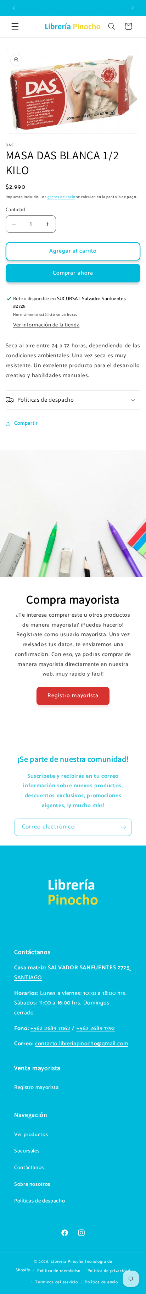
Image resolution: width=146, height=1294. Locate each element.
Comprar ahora (73, 273)
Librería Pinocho (67, 1261)
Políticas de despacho (39, 1201)
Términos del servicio (56, 1282)
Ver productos (31, 1134)
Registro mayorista (73, 695)
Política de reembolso (58, 1270)
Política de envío (101, 1282)
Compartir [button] (26, 423)
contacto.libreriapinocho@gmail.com (81, 1043)
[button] (15, 26)
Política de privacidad (109, 1270)
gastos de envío (61, 197)
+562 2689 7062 (50, 1028)
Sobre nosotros (32, 1184)
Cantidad (15, 209)
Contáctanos (29, 1167)
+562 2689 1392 (96, 1028)
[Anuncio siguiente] (132, 8)
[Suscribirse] (123, 827)
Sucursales (26, 1151)
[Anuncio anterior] (13, 8)
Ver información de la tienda (46, 325)
